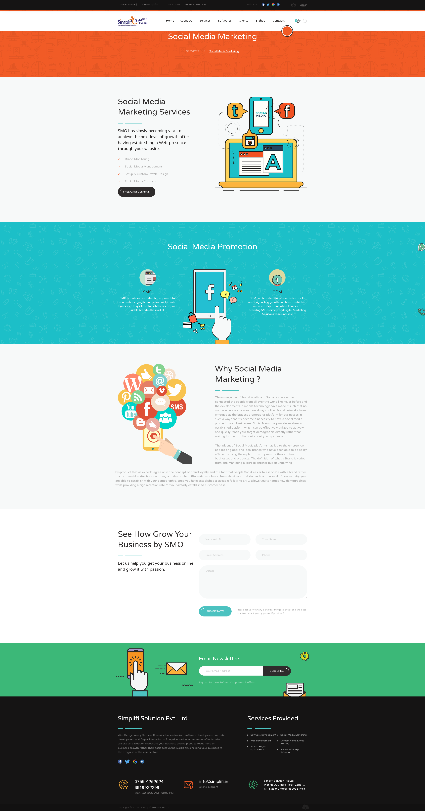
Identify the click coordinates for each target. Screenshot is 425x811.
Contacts (279, 20)
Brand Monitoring (137, 159)
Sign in (303, 4)
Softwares (225, 20)
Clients (244, 20)
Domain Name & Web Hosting (292, 742)
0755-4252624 (149, 781)
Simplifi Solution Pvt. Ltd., (157, 807)
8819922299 (146, 787)
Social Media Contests (140, 181)
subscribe (277, 670)
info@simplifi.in (213, 781)
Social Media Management (143, 166)
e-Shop (261, 20)
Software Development (263, 735)
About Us (187, 20)
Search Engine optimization (258, 748)
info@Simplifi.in (150, 4)
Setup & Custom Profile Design (146, 174)
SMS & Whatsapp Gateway (290, 751)
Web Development (261, 740)
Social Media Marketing (293, 735)
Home (170, 20)
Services (206, 20)
